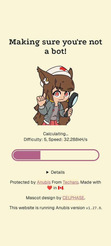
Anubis (44, 182)
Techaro (70, 182)
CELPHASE (73, 198)
